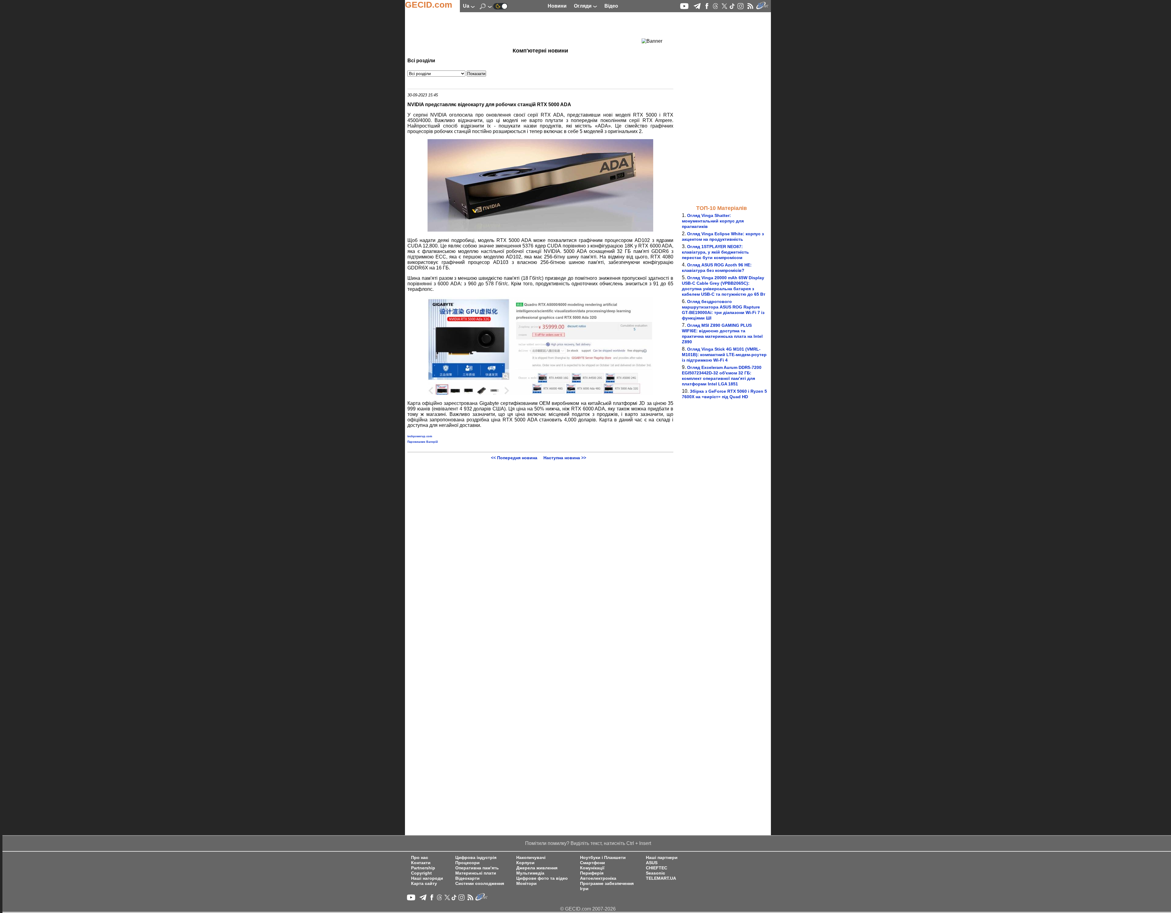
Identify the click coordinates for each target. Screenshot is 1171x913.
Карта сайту (424, 883)
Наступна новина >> (564, 457)
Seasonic (655, 873)
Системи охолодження (479, 883)
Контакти (421, 863)
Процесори (467, 863)
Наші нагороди (427, 878)
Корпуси (525, 863)
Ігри (584, 888)
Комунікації (592, 868)
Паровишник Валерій (422, 441)
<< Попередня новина (514, 457)
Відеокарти (467, 878)
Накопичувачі (531, 857)
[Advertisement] (529, 29)
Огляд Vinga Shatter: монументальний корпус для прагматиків (713, 221)
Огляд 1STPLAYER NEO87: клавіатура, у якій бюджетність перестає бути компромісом (715, 252)
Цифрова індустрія (475, 857)
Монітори (526, 883)
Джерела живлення (536, 868)
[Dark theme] (500, 6)
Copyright (421, 873)
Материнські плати (475, 873)
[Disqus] (540, 536)
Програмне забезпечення (607, 883)
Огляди (583, 6)
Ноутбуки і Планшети (603, 857)
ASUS (651, 863)
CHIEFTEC (656, 868)
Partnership (423, 868)
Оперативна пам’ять (477, 868)
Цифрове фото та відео (542, 878)
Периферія (591, 873)
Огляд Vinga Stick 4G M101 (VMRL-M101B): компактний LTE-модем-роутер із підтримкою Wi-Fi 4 (724, 355)
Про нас (419, 857)
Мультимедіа (530, 873)
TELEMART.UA (661, 878)
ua (467, 6)
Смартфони (592, 863)
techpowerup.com (419, 436)
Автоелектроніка (598, 878)
